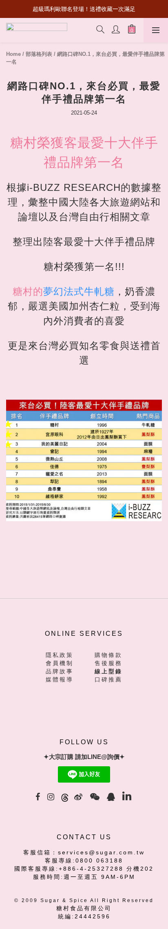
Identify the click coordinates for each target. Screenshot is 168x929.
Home (13, 54)
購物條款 (108, 655)
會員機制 (59, 663)
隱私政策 (59, 655)
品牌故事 (59, 671)
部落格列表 (39, 54)
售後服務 (108, 663)
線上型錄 (108, 671)
